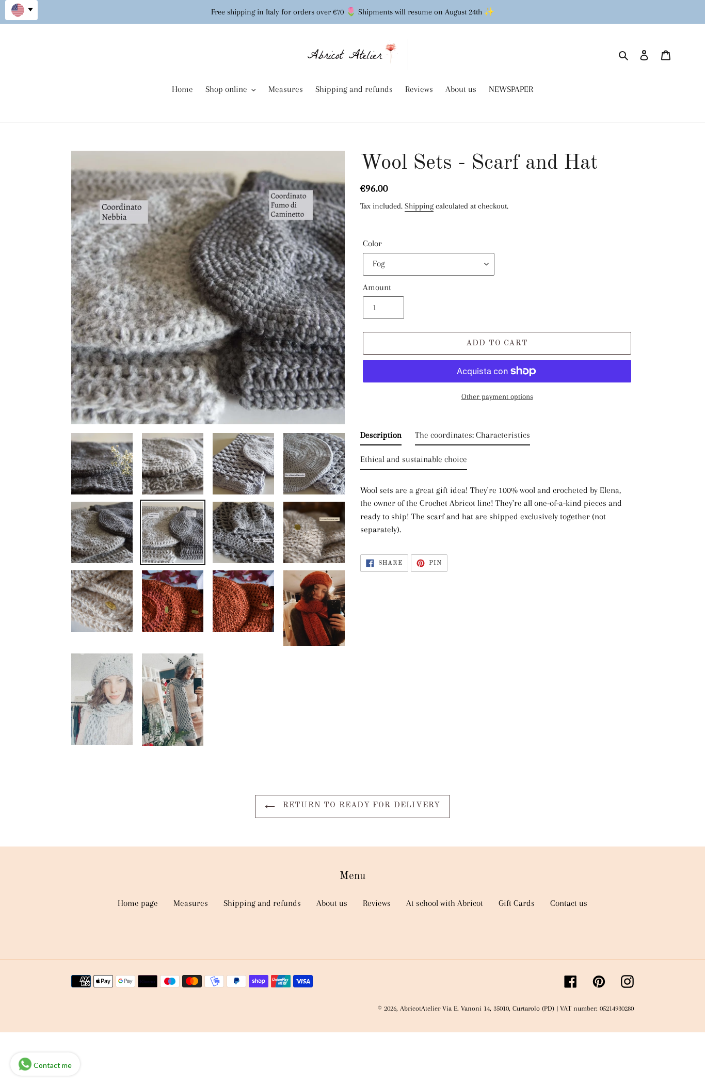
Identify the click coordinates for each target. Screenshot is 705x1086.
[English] (21, 10)
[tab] (381, 437)
